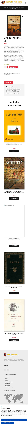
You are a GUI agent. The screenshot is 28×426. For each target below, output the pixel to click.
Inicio (5, 7)
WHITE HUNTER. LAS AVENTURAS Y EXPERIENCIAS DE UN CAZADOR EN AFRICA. (14, 192)
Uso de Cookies (7, 383)
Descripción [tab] (8, 82)
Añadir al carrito (13, 67)
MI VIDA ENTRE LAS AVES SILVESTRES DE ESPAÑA (14, 334)
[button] (22, 17)
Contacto (6, 380)
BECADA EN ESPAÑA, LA (14, 238)
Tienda (8, 7)
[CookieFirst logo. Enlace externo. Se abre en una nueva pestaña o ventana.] (1, 406)
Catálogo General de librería (17, 7)
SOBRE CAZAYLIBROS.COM (10, 374)
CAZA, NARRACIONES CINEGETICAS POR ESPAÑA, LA (14, 286)
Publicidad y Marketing (9, 386)
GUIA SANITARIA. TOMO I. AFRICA (14, 144)
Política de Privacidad (8, 381)
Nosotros (6, 378)
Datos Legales (7, 385)
